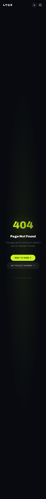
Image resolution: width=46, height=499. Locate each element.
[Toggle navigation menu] (40, 5)
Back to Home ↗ (23, 258)
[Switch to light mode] (34, 5)
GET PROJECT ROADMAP (21, 265)
